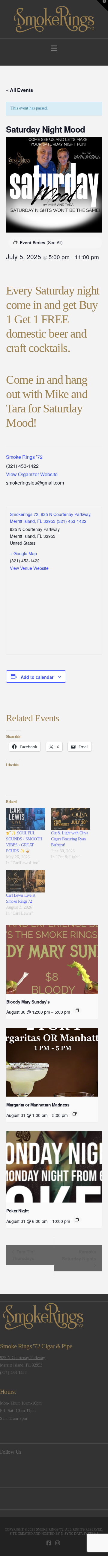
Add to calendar (37, 677)
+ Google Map (23, 553)
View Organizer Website (32, 474)
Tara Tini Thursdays (23, 1255)
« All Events (19, 89)
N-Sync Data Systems (79, 1533)
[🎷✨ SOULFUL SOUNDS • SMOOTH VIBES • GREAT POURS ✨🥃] (25, 819)
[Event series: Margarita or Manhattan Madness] (75, 1113)
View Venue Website (29, 568)
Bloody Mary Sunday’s (28, 1002)
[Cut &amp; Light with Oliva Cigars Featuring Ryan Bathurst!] (70, 819)
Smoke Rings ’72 (24, 456)
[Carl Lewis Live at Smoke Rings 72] (25, 881)
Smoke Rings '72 (50, 1529)
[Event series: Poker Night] (77, 1219)
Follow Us (10, 1452)
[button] (54, 48)
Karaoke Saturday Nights (79, 1255)
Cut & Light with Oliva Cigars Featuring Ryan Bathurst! (69, 839)
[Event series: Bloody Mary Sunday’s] (77, 1010)
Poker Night (17, 1211)
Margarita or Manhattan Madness (37, 1105)
